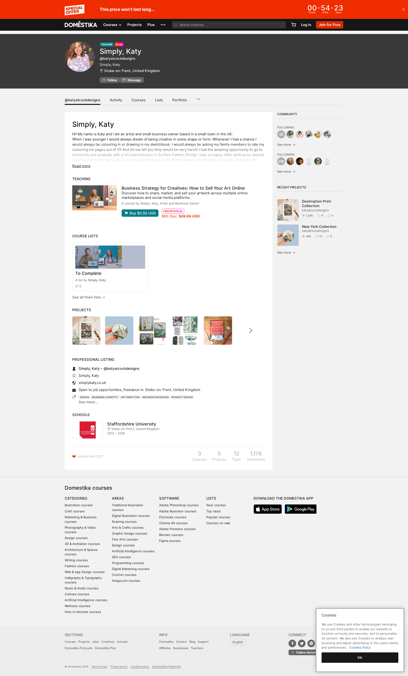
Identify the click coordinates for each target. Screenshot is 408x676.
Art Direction (130, 397)
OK (359, 657)
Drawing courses (124, 521)
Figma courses (170, 541)
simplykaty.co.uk (92, 382)
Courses (139, 100)
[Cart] (293, 25)
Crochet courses (124, 575)
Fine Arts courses (125, 539)
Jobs (95, 641)
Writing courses (76, 560)
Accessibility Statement (166, 666)
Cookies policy (140, 666)
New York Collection (319, 226)
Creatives (107, 641)
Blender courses (171, 535)
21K (281, 161)
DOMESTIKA (81, 25)
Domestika (166, 641)
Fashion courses (77, 566)
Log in (306, 24)
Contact (181, 641)
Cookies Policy (360, 647)
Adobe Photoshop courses (179, 505)
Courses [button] (110, 24)
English (238, 642)
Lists (159, 100)
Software (169, 498)
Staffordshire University (131, 423)
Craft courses (75, 511)
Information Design (155, 397)
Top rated (213, 511)
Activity (116, 100)
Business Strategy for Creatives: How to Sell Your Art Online (183, 188)
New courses (216, 505)
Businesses (180, 648)
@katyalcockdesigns (82, 100)
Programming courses (128, 563)
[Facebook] (292, 643)
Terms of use (99, 666)
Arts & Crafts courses (128, 527)
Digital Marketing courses (130, 569)
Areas (118, 498)
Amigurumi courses (126, 580)
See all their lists (87, 297)
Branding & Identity (105, 397)
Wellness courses (77, 606)
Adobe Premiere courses (177, 529)
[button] (163, 25)
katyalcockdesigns (315, 210)
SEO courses (121, 557)
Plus (151, 24)
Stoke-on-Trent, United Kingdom (132, 70)
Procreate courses (172, 517)
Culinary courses (77, 594)
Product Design (182, 397)
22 (281, 134)
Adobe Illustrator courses (177, 511)
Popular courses (218, 517)
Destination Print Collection (316, 203)
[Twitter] (302, 643)
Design (84, 397)
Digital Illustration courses (131, 516)
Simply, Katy (97, 280)
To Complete (88, 273)
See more (286, 144)
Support (203, 641)
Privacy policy (119, 666)
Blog (192, 641)
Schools (122, 641)
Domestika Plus (105, 648)
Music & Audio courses (81, 588)
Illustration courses (79, 505)
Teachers (197, 648)
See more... (88, 402)
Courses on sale (218, 523)
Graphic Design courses (129, 533)
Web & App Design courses (85, 572)
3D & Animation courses (82, 544)
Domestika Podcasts (78, 648)
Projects (134, 24)
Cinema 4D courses (173, 523)
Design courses (76, 538)
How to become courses (83, 612)
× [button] (403, 9)
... (198, 97)
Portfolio (179, 100)
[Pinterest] (311, 643)
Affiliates (165, 648)
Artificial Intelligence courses (86, 600)
